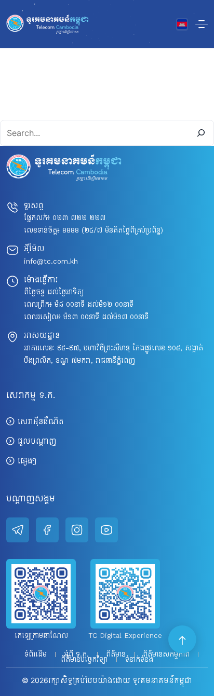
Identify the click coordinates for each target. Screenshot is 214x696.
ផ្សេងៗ (27, 461)
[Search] (201, 132)
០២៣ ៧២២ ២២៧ (78, 217)
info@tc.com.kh (51, 261)
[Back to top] (182, 639)
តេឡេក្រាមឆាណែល (41, 635)
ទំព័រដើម (35, 654)
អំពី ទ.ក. (76, 654)
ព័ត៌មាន (116, 654)
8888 (70, 230)
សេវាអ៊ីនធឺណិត (41, 421)
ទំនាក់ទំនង (139, 659)
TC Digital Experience (125, 635)
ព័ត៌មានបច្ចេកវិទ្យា (84, 659)
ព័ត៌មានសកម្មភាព (166, 654)
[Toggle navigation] (201, 24)
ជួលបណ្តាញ (37, 441)
